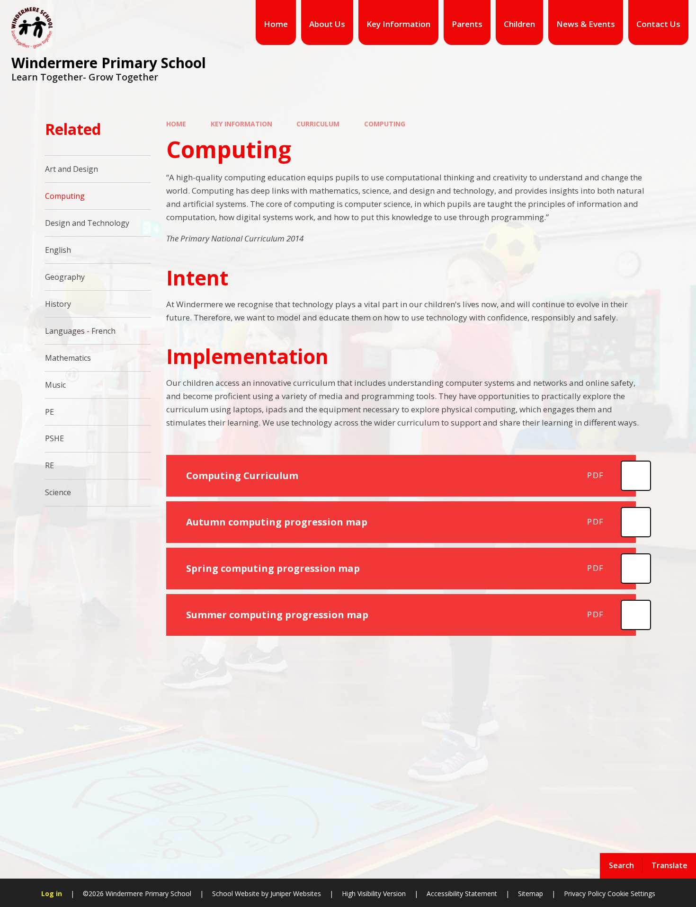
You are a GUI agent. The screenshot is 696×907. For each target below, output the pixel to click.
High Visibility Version (374, 893)
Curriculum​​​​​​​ (317, 123)
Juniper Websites (295, 893)
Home (176, 123)
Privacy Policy (585, 893)
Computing (384, 123)
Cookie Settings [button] (631, 893)
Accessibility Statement (462, 893)
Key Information (241, 123)
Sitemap (530, 893)
